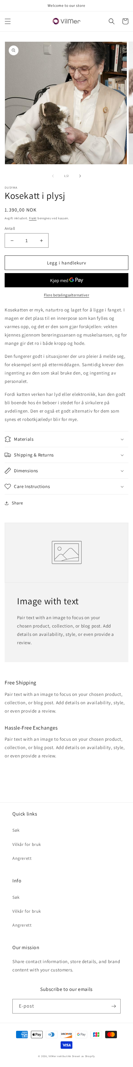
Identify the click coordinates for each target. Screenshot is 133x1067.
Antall (10, 228)
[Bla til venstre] (53, 176)
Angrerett (22, 858)
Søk (16, 830)
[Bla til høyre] (80, 176)
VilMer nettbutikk (60, 1056)
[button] (8, 21)
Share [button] (17, 503)
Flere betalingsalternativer (66, 295)
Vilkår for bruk (26, 844)
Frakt (33, 218)
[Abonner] (113, 1006)
